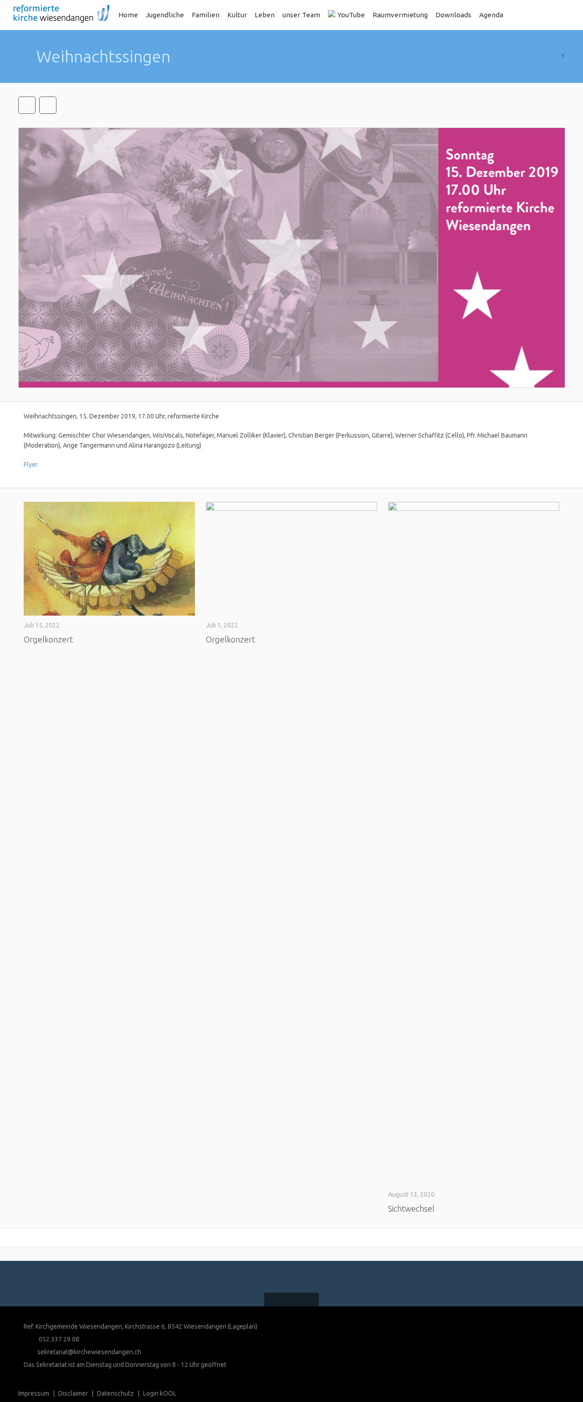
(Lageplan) (242, 1326)
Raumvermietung (400, 15)
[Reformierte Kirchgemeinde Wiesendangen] (58, 15)
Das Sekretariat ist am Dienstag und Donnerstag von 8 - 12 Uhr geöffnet (125, 1364)
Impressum (33, 1393)
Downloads (453, 15)
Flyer (31, 464)
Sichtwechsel (411, 1208)
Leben (265, 15)
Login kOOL (159, 1393)
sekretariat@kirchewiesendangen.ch (89, 1352)
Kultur (237, 15)
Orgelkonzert (48, 639)
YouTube (351, 15)
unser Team (301, 15)
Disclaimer (73, 1393)
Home (128, 15)
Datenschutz (115, 1393)
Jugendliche (165, 15)
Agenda (491, 15)
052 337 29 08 (58, 1339)
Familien (206, 15)
